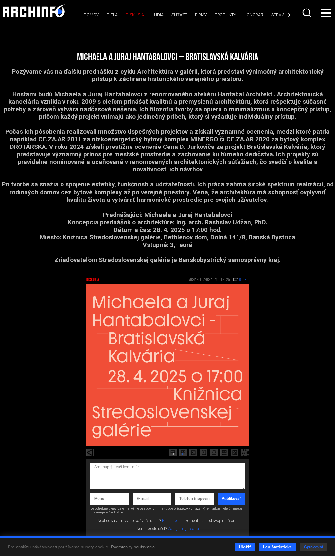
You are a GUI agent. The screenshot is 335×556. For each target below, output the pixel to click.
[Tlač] (214, 453)
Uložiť (245, 547)
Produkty (225, 14)
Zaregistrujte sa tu (183, 528)
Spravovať (313, 547)
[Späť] (90, 453)
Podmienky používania (133, 547)
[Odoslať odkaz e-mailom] (224, 453)
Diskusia (135, 14)
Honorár (253, 14)
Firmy (201, 14)
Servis (278, 14)
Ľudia (158, 14)
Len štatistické (277, 547)
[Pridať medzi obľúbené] (234, 453)
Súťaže (179, 14)
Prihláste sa (172, 520)
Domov (91, 14)
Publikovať (231, 498)
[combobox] (307, 13)
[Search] (307, 13)
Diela (112, 14)
